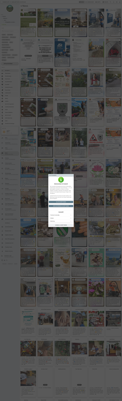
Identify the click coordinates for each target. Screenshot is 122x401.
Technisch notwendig (54, 215)
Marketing (52, 221)
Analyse (52, 218)
